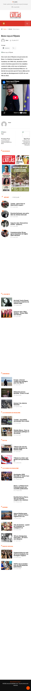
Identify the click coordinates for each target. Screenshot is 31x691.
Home (4, 29)
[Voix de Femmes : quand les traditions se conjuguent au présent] (6, 526)
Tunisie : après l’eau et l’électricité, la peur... (17, 204)
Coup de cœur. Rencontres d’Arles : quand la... (19, 223)
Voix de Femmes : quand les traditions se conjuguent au (21, 526)
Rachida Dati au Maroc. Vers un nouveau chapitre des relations (21, 498)
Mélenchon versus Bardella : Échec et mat (21, 392)
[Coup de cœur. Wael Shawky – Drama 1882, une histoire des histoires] (6, 313)
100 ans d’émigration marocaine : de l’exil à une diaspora (20, 537)
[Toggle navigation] (3, 23)
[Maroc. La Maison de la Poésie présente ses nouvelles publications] (6, 487)
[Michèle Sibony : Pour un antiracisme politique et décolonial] (6, 431)
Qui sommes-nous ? (15, 682)
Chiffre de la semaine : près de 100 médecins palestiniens (21, 565)
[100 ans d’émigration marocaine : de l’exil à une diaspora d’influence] (6, 537)
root (7, 40)
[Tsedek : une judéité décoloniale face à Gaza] (6, 420)
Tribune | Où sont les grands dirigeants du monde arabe (20, 448)
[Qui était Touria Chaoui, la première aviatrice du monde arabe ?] (6, 302)
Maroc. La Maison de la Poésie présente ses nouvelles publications (21, 487)
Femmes (16, 428)
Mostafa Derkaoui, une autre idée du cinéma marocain (19, 214)
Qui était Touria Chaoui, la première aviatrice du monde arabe (21, 302)
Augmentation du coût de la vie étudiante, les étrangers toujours (21, 554)
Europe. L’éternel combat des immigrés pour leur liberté (21, 381)
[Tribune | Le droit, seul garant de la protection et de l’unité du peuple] (6, 459)
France (15, 418)
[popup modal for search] (27, 23)
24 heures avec (17, 495)
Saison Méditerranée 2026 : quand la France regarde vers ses (21, 515)
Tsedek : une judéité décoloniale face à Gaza (21, 420)
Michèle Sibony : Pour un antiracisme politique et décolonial (21, 431)
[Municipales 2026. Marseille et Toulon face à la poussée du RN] (6, 476)
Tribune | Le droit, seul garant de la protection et (21, 459)
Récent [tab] (6, 197)
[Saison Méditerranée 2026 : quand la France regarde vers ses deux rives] (6, 515)
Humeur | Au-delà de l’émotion (20, 403)
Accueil (12, 202)
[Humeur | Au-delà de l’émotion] (6, 404)
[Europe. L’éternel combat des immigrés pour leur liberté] (6, 381)
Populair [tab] (16, 197)
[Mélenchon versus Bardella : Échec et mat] (6, 392)
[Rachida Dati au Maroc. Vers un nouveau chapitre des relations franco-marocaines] (6, 498)
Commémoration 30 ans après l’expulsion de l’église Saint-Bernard (19, 233)
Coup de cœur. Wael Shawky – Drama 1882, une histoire (21, 313)
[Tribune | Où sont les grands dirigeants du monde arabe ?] (6, 448)
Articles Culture (18, 298)
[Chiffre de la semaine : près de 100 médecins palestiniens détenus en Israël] (6, 565)
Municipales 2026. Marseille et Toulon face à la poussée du (21, 476)
